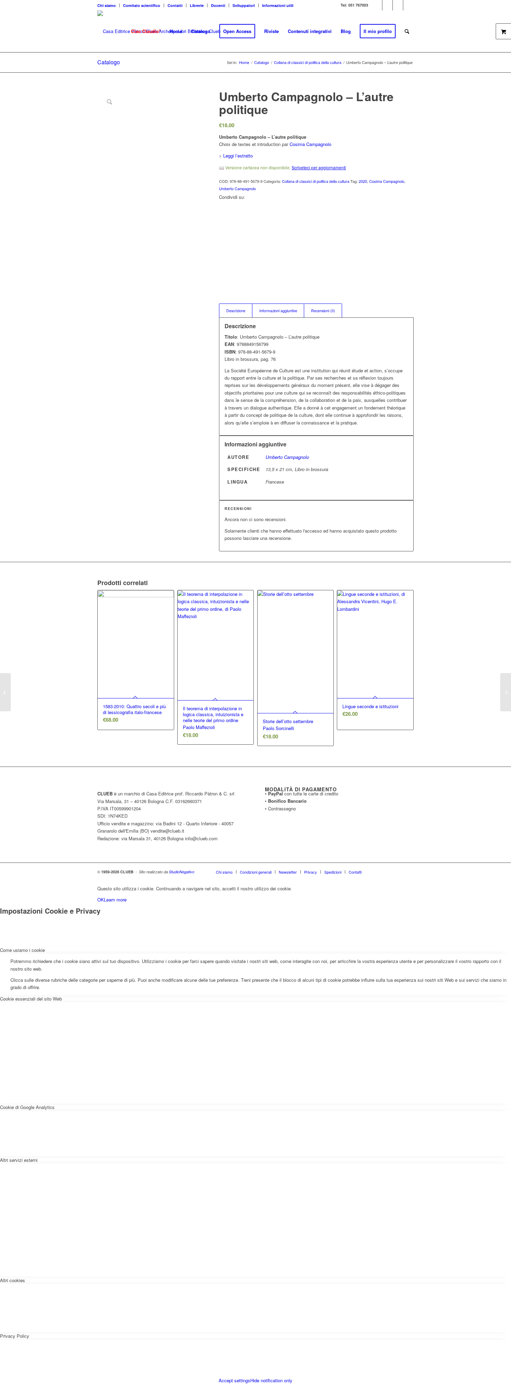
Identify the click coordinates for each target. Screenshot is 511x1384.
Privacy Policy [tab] (14, 1336)
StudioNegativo (181, 871)
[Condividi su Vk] (223, 251)
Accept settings (234, 1380)
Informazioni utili (277, 5)
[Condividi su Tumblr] (223, 243)
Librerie (197, 5)
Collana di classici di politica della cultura (315, 181)
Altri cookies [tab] (12, 1280)
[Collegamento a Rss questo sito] (408, 5)
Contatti (175, 5)
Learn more (115, 899)
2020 (363, 181)
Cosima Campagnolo (310, 144)
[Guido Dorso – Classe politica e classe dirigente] (5, 692)
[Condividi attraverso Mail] (223, 267)
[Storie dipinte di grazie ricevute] (505, 692)
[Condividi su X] (223, 212)
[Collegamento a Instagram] (398, 5)
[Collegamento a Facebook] (387, 5)
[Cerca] (407, 31)
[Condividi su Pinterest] (223, 227)
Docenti (218, 5)
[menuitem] (108, 5)
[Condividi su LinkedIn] (223, 235)
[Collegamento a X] (377, 5)
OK (100, 899)
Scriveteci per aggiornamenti (319, 167)
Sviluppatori (244, 5)
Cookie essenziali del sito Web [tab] (31, 998)
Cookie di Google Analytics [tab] (27, 1107)
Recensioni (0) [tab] (323, 310)
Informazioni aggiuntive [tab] (278, 310)
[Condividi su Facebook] (223, 204)
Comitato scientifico (141, 5)
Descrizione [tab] (235, 310)
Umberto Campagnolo (237, 188)
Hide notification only (271, 1380)
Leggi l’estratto (238, 155)
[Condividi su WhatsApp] (223, 220)
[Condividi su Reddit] (223, 259)
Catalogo (108, 62)
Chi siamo (106, 5)
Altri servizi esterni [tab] (19, 1160)
